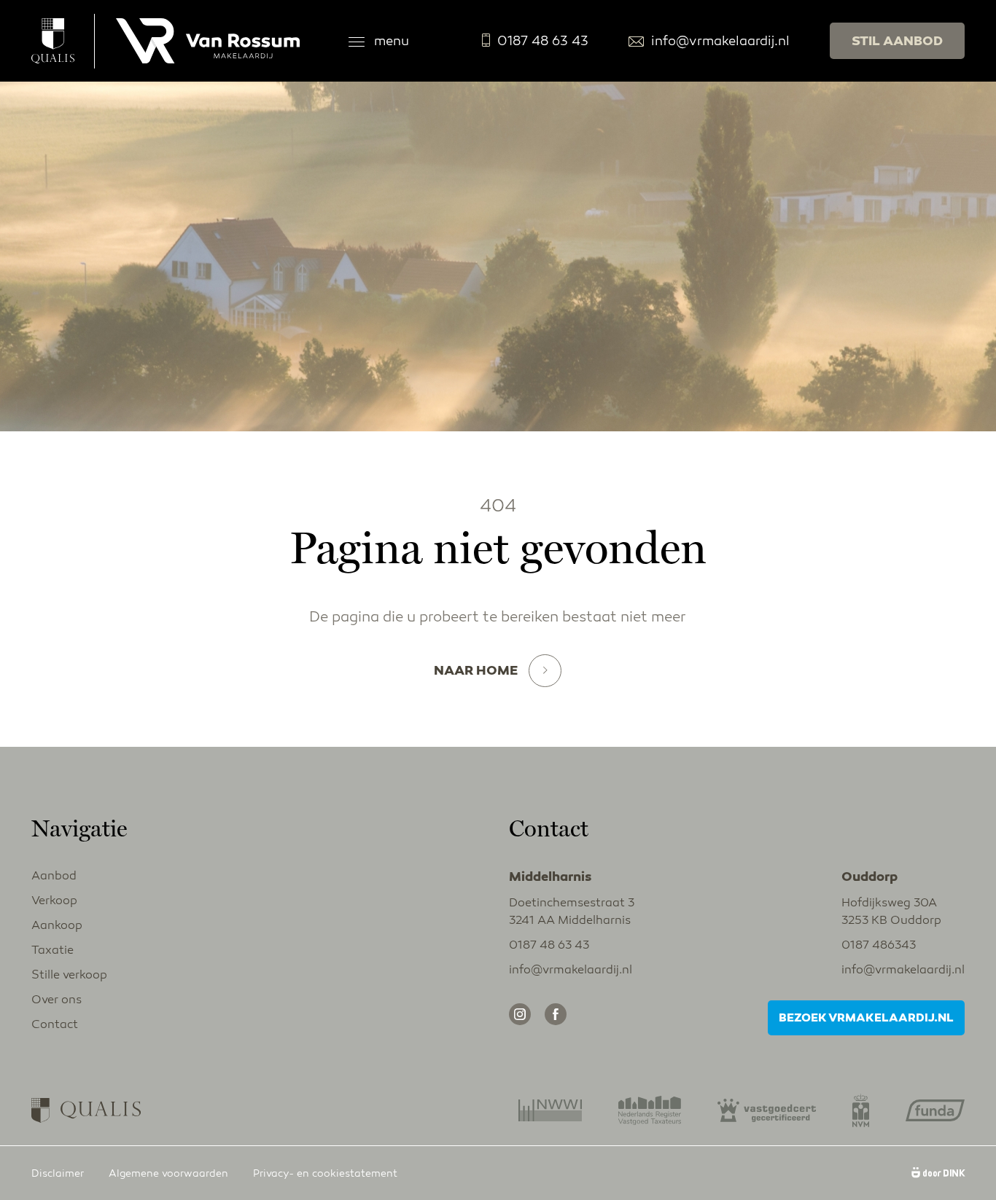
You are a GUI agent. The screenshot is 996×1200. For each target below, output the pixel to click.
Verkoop (54, 900)
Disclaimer (57, 1173)
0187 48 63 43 (542, 41)
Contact (54, 1024)
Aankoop (56, 925)
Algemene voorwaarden (168, 1173)
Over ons (56, 999)
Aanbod (54, 875)
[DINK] (938, 1173)
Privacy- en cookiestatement (325, 1173)
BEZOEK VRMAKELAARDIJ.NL (866, 1018)
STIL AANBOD (897, 41)
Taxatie (52, 950)
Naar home (476, 670)
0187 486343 (878, 945)
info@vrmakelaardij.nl (720, 41)
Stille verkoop (69, 975)
